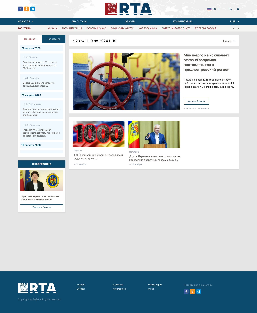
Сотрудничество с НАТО (176, 28)
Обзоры (78, 150)
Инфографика (119, 288)
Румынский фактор (122, 28)
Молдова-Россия (205, 28)
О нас (151, 288)
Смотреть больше (42, 207)
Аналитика (117, 284)
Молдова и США (147, 28)
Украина (52, 28)
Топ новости (53, 39)
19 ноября (191, 108)
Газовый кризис (96, 28)
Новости (81, 284)
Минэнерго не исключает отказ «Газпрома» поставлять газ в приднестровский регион (206, 62)
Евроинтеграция (72, 28)
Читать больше (196, 101)
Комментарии (155, 284)
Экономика (203, 108)
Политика (134, 151)
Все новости (29, 39)
